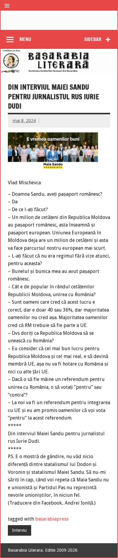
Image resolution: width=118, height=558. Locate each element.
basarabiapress (51, 519)
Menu (25, 39)
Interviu (19, 530)
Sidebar (92, 39)
